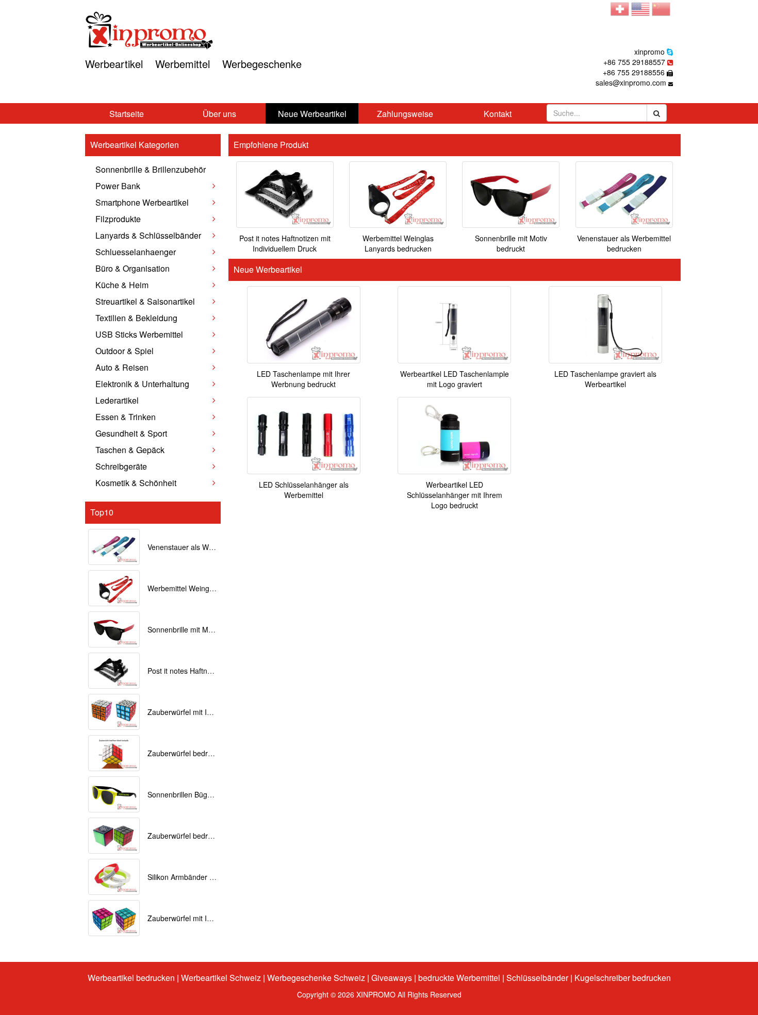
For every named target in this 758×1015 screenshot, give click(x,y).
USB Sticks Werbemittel (139, 334)
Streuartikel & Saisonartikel (145, 301)
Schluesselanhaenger (135, 252)
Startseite (126, 114)
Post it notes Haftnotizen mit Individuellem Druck (285, 243)
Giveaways (391, 978)
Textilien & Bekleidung (136, 318)
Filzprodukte (118, 219)
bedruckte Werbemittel (459, 978)
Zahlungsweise (405, 114)
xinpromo (649, 51)
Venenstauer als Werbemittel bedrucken (212, 547)
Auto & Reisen (122, 367)
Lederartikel (117, 400)
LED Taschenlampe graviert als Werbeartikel (605, 379)
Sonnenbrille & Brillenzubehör (150, 169)
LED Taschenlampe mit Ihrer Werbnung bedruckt (303, 379)
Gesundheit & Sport (131, 433)
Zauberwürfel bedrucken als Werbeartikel (214, 835)
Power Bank (117, 186)
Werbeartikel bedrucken (131, 978)
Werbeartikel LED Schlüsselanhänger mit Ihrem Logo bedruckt (454, 494)
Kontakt (498, 114)
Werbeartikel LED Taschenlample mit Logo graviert (454, 379)
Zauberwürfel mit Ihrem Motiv (195, 918)
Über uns (219, 114)
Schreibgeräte (121, 466)
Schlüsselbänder (537, 978)
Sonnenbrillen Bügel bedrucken (198, 794)
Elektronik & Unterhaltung (142, 384)
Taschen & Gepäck (129, 450)
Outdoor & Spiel (124, 351)
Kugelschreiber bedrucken (622, 978)
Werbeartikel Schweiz (221, 978)
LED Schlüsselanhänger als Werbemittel (304, 489)
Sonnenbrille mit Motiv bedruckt (198, 629)
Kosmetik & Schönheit (135, 483)
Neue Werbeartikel (312, 114)
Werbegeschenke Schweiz (316, 978)
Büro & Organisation (132, 268)
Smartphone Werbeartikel (142, 202)
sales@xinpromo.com (631, 82)
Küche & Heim (122, 285)
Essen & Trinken (125, 417)
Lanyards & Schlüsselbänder (148, 235)
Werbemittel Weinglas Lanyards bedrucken (398, 243)
